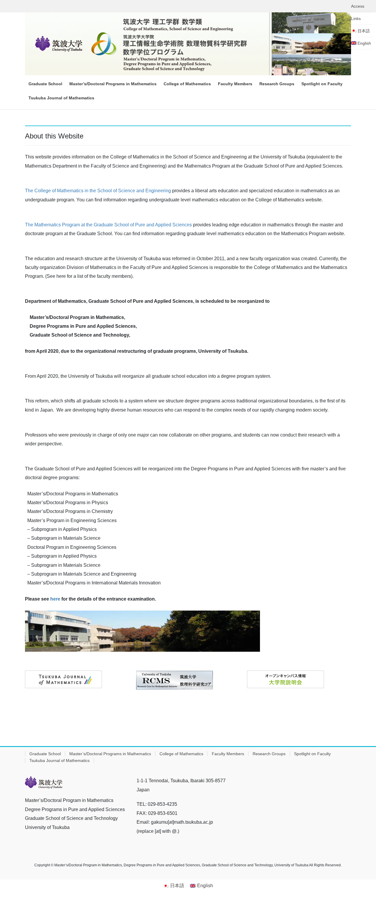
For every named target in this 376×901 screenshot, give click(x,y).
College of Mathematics (181, 753)
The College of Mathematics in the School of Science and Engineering (98, 190)
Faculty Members (228, 753)
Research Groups (269, 753)
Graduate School (45, 753)
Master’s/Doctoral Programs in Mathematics (110, 753)
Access (357, 6)
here (55, 598)
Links (356, 18)
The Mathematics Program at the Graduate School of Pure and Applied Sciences (108, 224)
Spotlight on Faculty (312, 753)
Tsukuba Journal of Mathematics (59, 760)
